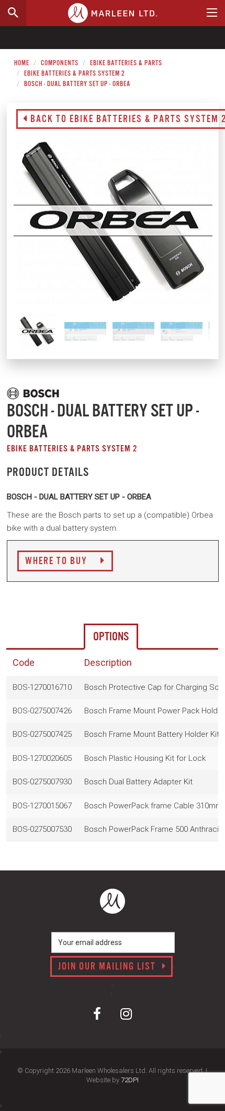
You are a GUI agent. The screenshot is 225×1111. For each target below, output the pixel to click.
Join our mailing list (108, 967)
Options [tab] (111, 636)
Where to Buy (57, 561)
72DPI (130, 1080)
